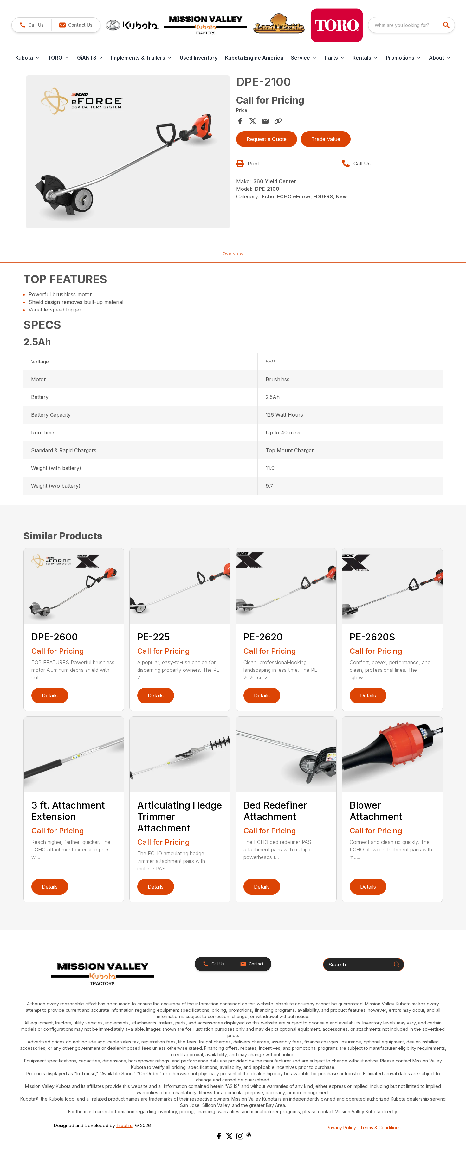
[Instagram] (240, 1136)
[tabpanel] (128, 152)
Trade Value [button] (325, 139)
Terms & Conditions (380, 1127)
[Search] (396, 964)
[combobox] (411, 25)
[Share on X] (252, 121)
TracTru (124, 1125)
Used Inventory (198, 58)
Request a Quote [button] (267, 139)
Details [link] (50, 695)
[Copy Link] (278, 121)
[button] (31, 25)
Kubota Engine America (254, 58)
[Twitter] (229, 1136)
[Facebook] (219, 1136)
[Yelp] (248, 1134)
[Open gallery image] (128, 151)
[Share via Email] (265, 121)
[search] (447, 25)
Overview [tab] (233, 253)
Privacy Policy (341, 1127)
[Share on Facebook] (240, 121)
